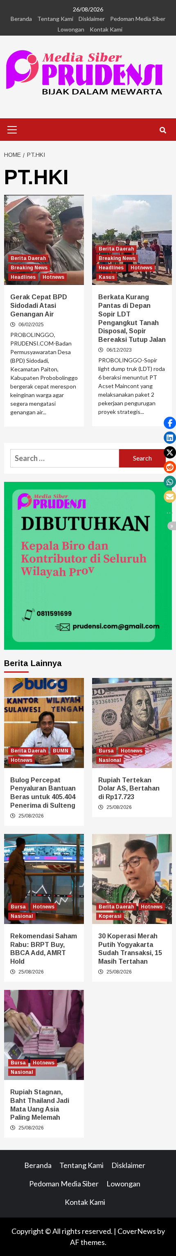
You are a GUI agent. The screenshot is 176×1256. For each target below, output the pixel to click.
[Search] (163, 130)
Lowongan (71, 29)
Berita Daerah (28, 258)
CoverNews (136, 1231)
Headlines (23, 277)
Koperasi (110, 916)
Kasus (107, 277)
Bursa (106, 751)
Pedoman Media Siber (137, 18)
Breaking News (29, 268)
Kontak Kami (106, 29)
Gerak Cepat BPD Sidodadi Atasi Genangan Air (38, 306)
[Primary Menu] (12, 128)
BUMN (60, 751)
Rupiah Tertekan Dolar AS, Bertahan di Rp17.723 (129, 789)
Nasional (110, 760)
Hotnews (53, 277)
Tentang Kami (55, 18)
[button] (170, 423)
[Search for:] (64, 458)
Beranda (21, 18)
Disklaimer (92, 18)
